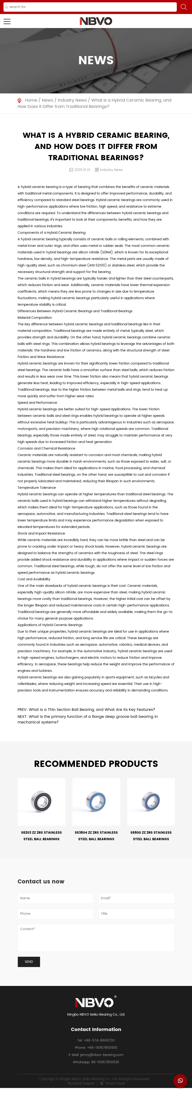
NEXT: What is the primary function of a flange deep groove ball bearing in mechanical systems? (88, 719)
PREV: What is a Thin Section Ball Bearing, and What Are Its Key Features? (86, 709)
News (47, 100)
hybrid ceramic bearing (39, 187)
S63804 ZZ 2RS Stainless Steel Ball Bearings (96, 836)
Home (31, 100)
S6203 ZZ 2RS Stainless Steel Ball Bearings (41, 836)
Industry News (72, 100)
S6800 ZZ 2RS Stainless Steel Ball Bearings (151, 836)
